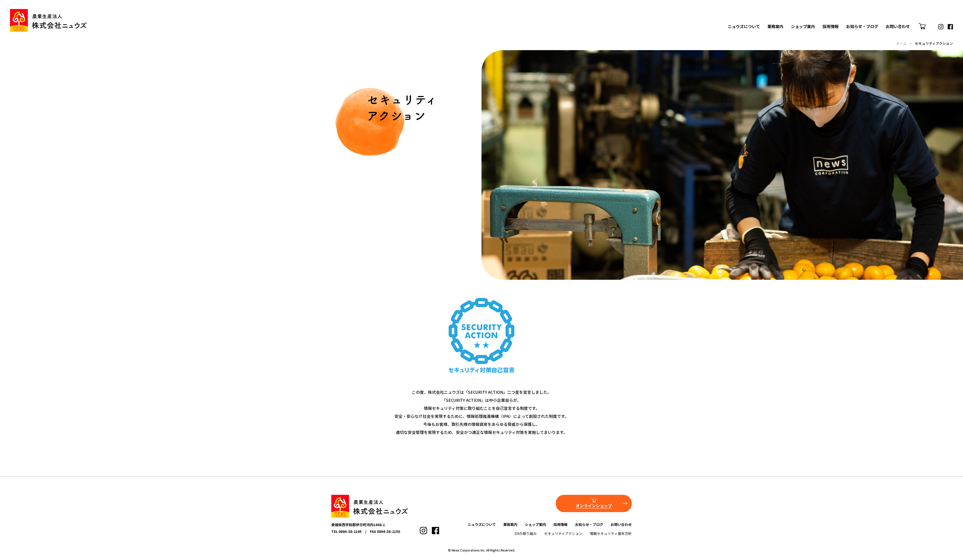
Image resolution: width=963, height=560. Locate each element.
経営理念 (779, 12)
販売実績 (779, 44)
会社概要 (740, 20)
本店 (799, 12)
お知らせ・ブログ (862, 26)
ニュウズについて (744, 26)
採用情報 (831, 26)
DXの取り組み (526, 533)
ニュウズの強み (785, 20)
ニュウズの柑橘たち (789, 28)
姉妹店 (801, 20)
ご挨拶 (833, 12)
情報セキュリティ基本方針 (611, 533)
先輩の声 (835, 20)
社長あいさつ (744, 12)
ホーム (901, 43)
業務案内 (775, 26)
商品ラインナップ (787, 36)
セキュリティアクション (563, 533)
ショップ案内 (803, 26)
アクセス (740, 36)
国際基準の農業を (787, 52)
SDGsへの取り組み (788, 60)
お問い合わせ (898, 26)
